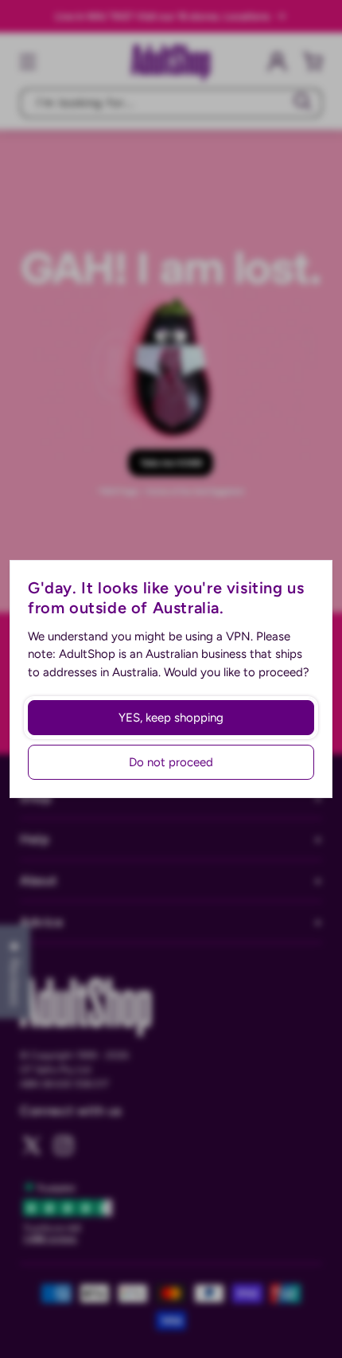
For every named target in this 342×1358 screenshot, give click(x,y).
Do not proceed (171, 762)
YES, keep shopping (171, 717)
